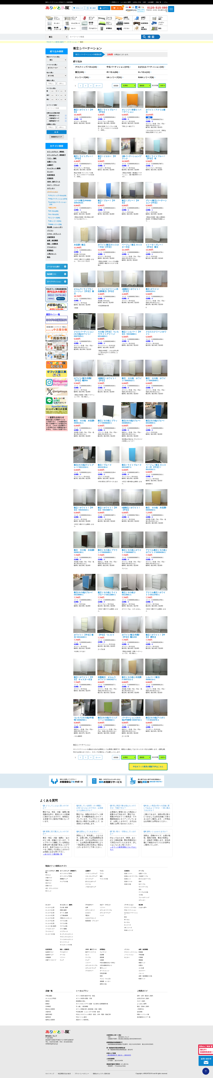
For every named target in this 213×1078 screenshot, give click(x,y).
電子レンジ (103, 968)
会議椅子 (50, 165)
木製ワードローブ (50, 960)
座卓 (140, 881)
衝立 (125, 917)
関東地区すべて (54, 115)
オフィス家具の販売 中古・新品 (85, 996)
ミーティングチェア (91, 873)
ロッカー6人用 (49, 921)
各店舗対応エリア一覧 (143, 1017)
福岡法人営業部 (50, 1020)
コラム (166, 2)
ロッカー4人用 (49, 915)
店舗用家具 (51, 237)
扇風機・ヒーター (105, 981)
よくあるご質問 (126, 2)
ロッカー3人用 (49, 913)
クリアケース (64, 931)
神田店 (47, 1001)
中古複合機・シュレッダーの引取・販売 (88, 1012)
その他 (141, 895)
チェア (62, 960)
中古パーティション (130, 910)
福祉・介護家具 (52, 244)
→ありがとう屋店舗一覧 (52, 854)
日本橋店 (48, 1006)
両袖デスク (48, 880)
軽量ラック (142, 978)
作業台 (141, 965)
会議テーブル (51, 162)
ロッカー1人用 (49, 907)
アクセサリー (51, 247)
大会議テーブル (143, 876)
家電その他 (103, 984)
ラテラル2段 (63, 921)
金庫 (86, 907)
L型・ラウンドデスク (51, 888)
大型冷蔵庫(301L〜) (106, 965)
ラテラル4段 (63, 926)
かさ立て (88, 913)
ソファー (102, 907)
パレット (141, 973)
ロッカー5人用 (49, 918)
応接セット (127, 879)
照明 (101, 976)
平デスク (48, 875)
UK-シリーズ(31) (114, 77)
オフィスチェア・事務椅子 (56, 155)
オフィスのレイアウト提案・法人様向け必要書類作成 (92, 1004)
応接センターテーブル (131, 876)
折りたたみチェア (90, 881)
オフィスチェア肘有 (66, 873)
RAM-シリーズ (128, 930)
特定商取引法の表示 (64, 1073)
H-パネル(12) (144, 72)
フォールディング (144, 897)
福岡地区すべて (54, 121)
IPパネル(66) (112, 72)
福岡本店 (48, 1017)
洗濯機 (102, 954)
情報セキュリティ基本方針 (101, 1073)
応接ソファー (128, 873)
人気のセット (51, 254)
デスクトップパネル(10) (86, 67)
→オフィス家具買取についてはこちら (123, 848)
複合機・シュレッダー (55, 227)
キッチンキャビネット (66, 934)
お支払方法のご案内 (143, 998)
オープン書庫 (64, 913)
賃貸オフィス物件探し (82, 1020)
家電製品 (50, 250)
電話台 (87, 915)
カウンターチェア (105, 913)
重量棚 (141, 960)
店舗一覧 (158, 2)
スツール (88, 884)
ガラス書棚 (63, 929)
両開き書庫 (63, 910)
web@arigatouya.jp (51, 1044)
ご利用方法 (140, 1009)
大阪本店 (48, 1012)
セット (87, 954)
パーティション (52, 192)
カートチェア (89, 879)
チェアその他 (64, 881)
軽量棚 (141, 952)
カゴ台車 (141, 968)
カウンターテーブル (106, 910)
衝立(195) (79, 72)
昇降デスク (48, 885)
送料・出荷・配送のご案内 (145, 996)
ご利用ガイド (115, 2)
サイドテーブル (143, 887)
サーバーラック (64, 942)
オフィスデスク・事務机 (55, 152)
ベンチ (102, 915)
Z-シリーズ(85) (82, 77)
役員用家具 (51, 175)
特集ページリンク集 (143, 1014)
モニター (127, 957)
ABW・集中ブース (53, 182)
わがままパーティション (131, 913)
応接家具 (50, 178)
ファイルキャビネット (66, 939)
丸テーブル (142, 884)
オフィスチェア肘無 (66, 876)
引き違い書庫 (64, 907)
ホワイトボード (90, 910)
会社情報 (139, 1012)
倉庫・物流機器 (52, 240)
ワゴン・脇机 (51, 158)
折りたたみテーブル (145, 879)
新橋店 (47, 1004)
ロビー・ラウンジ (53, 185)
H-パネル (127, 922)
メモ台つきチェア (90, 887)
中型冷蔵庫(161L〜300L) (107, 962)
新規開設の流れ (80, 1001)
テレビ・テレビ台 (105, 978)
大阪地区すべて (54, 118)
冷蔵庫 (102, 960)
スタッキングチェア (91, 876)
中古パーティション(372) (118, 67)
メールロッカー (50, 929)
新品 (48, 257)
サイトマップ (49, 1073)
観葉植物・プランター (92, 921)
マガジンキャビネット (66, 937)
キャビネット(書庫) (54, 168)
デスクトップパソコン (131, 952)
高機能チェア (64, 879)
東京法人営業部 (50, 1009)
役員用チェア (49, 954)
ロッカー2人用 (49, 910)
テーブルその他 (143, 892)
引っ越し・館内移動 (82, 1006)
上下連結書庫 (64, 915)
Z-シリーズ (127, 925)
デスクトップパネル (130, 907)
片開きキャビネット (66, 918)
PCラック (48, 891)
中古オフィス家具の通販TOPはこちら (148, 767)
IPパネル (126, 919)
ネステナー (142, 970)
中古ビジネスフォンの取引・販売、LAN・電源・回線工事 (93, 1014)
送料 (144, 2)
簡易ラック (142, 962)
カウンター (51, 188)
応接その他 (127, 884)
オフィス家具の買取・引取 (84, 998)
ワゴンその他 (104, 879)
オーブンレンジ (104, 970)
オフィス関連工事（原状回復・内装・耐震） (89, 1009)
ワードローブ (49, 931)
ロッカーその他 (50, 934)
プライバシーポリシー (82, 1073)
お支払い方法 (137, 2)
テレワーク (103, 952)
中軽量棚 (141, 954)
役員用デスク (49, 952)
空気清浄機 (103, 973)
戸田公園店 (48, 996)
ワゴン (102, 873)
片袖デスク (48, 877)
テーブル (62, 954)
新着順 (116, 86)
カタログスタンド (90, 918)
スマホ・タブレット (54, 234)
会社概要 (151, 2)
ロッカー (50, 172)
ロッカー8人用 (49, 923)
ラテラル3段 (63, 923)
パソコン (50, 230)
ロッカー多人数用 (50, 926)
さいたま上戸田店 (50, 998)
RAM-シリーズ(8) (146, 77)
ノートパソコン (129, 954)
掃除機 (102, 957)
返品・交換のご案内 (143, 1006)
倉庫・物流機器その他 (145, 976)
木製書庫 (48, 957)
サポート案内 (141, 1001)
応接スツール (128, 881)
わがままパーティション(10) (151, 67)
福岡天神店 (48, 1014)
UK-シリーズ (128, 927)
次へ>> (98, 86)
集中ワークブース (90, 952)
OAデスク (48, 883)
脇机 (101, 876)
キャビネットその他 (66, 945)
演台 (140, 889)
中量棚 (141, 957)
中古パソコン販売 (81, 1017)
